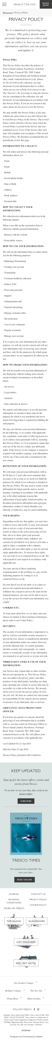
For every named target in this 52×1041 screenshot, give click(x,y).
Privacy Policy (38, 899)
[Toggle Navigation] (4, 4)
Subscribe (26, 801)
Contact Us (38, 894)
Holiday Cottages (13, 990)
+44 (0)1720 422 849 (16, 1017)
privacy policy (25, 793)
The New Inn (36, 990)
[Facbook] (34, 1009)
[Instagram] (38, 1009)
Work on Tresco (14, 908)
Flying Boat (12, 998)
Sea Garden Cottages (24, 982)
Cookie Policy (38, 905)
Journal (14, 894)
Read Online (24, 880)
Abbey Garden (33, 998)
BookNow (46, 4)
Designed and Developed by (26, 1036)
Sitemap (26, 1030)
